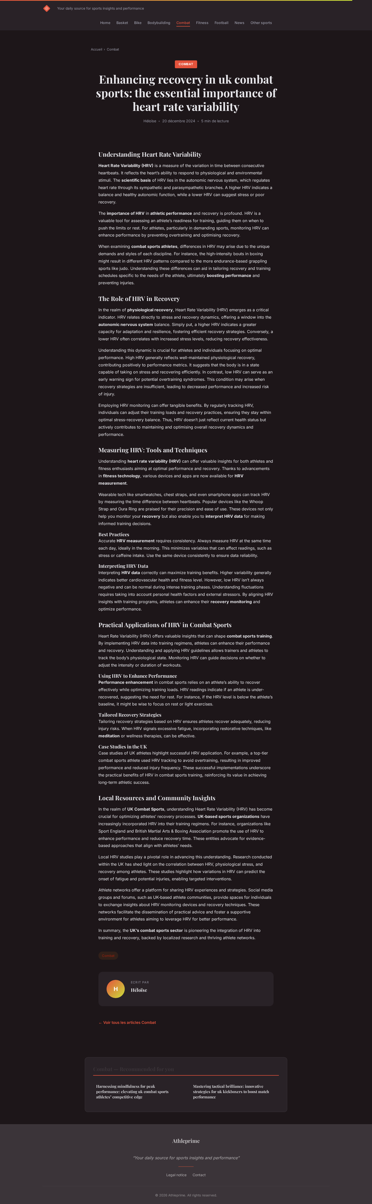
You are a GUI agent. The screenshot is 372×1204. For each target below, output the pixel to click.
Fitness (202, 22)
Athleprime (186, 1140)
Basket (122, 22)
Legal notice (176, 1175)
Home (105, 22)
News (239, 22)
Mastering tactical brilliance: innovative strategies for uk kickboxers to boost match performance (231, 1092)
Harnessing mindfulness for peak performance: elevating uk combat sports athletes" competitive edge (132, 1092)
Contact (199, 1175)
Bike (137, 22)
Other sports (261, 22)
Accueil (96, 49)
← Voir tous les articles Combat (127, 1022)
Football (222, 22)
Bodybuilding (159, 22)
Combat (183, 22)
